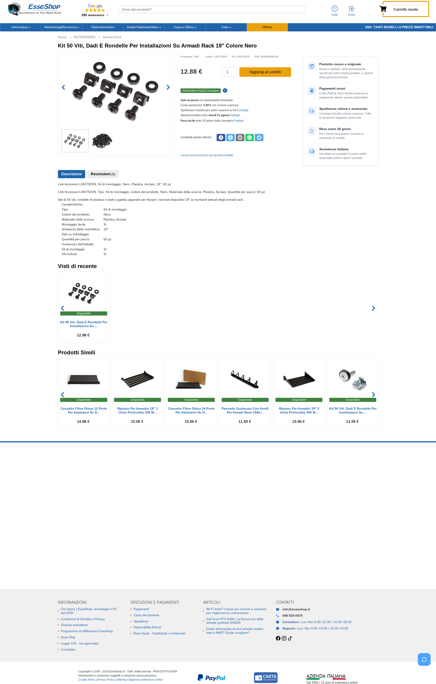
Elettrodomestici (103, 27)
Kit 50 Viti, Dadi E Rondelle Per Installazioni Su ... (83, 324)
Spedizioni (141, 621)
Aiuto (335, 14)
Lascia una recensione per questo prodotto (207, 155)
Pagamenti (141, 609)
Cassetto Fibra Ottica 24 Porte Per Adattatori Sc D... (191, 410)
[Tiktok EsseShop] (290, 638)
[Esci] (352, 8)
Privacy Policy (106, 679)
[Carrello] (383, 8)
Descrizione (71, 174)
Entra (351, 14)
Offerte (267, 27)
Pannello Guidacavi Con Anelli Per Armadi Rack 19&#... (245, 410)
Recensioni (103, 174)
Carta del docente (146, 615)
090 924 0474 (292, 615)
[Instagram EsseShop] (284, 638)
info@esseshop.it (296, 609)
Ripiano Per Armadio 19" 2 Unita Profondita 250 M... (299, 410)
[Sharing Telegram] (259, 137)
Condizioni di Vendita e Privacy (83, 619)
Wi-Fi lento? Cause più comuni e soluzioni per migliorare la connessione (236, 611)
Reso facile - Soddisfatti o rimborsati (159, 633)
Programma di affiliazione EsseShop (87, 631)
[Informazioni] (335, 8)
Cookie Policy (86, 679)
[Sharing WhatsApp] (249, 137)
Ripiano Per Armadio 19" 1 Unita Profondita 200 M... (137, 410)
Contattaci (68, 649)
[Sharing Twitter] (230, 137)
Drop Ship (68, 637)
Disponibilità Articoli (147, 627)
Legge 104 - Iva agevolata (80, 643)
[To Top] (425, 673)
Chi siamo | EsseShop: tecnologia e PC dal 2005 (89, 611)
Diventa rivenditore (74, 625)
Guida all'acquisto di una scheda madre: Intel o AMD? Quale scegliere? (235, 630)
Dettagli (243, 110)
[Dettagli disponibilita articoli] (224, 90)
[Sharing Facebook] (221, 137)
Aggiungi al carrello (265, 72)
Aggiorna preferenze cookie (146, 679)
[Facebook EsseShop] (278, 638)
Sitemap (122, 679)
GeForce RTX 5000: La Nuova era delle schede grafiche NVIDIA (234, 621)
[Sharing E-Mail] (240, 137)
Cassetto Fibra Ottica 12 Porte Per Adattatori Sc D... (83, 410)
